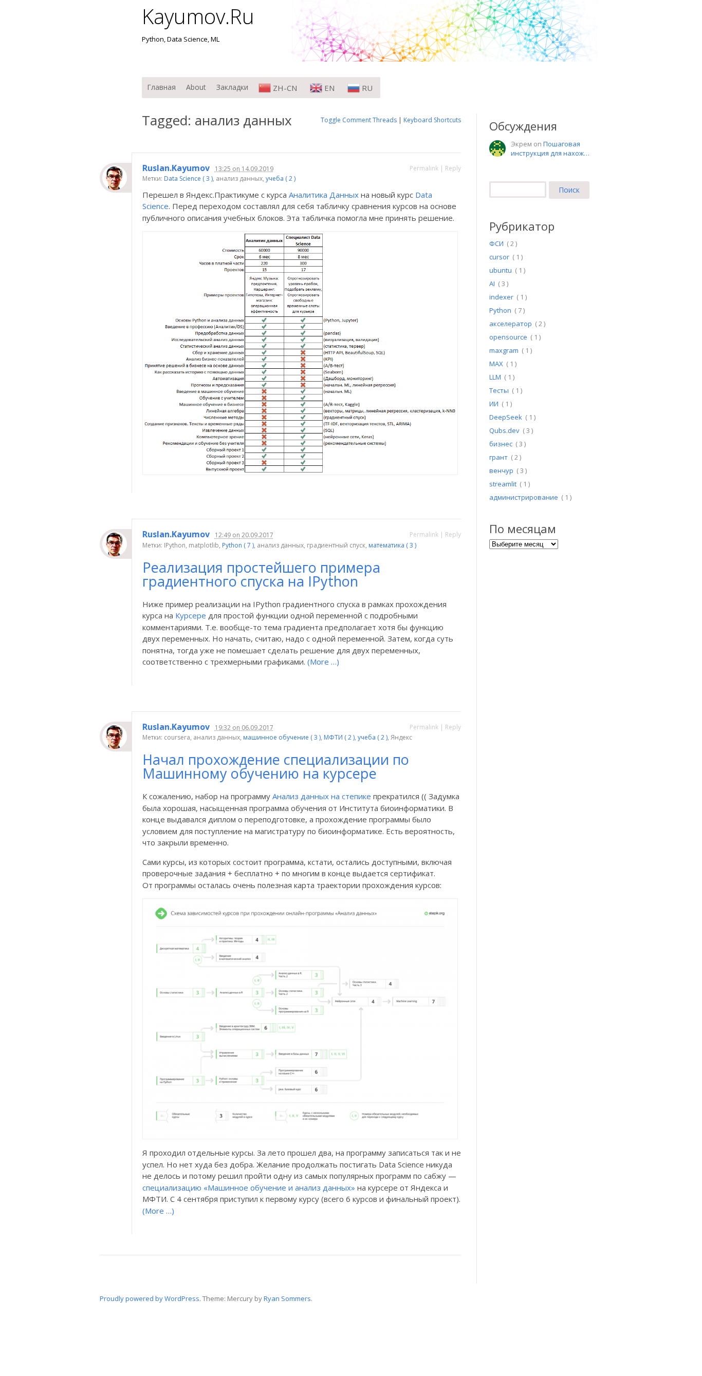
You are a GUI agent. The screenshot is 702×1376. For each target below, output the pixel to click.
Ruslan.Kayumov (176, 168)
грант (498, 457)
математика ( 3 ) (392, 545)
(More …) (323, 661)
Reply (453, 168)
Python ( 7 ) (238, 545)
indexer (501, 296)
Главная (161, 87)
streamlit (502, 483)
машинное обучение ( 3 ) (282, 737)
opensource (508, 337)
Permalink (424, 168)
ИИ (493, 403)
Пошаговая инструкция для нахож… (550, 148)
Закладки (232, 87)
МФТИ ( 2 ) (339, 737)
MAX (496, 363)
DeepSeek (505, 417)
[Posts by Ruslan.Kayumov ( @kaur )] (116, 178)
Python (500, 310)
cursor (499, 256)
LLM (495, 377)
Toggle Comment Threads (359, 120)
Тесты (499, 390)
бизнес (500, 443)
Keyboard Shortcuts (432, 120)
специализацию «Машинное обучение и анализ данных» (248, 1187)
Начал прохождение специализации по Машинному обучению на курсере (275, 766)
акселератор (510, 323)
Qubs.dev (504, 430)
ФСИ (496, 243)
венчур (501, 470)
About (196, 87)
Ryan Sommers (287, 1298)
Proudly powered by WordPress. (150, 1298)
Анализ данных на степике (321, 796)
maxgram (504, 350)
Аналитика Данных (324, 195)
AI (492, 283)
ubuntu (500, 270)
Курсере (190, 615)
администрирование (523, 497)
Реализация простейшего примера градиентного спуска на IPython (261, 574)
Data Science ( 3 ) (188, 178)
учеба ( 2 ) (280, 178)
